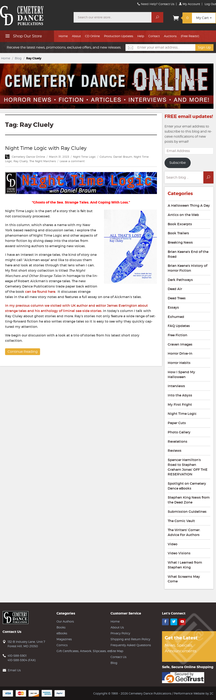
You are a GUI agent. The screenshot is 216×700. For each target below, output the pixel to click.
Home (63, 36)
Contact (154, 36)
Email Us (14, 670)
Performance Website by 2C (193, 693)
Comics (62, 645)
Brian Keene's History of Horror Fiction (187, 268)
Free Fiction (177, 335)
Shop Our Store (27, 36)
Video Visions (179, 553)
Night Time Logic (84, 156)
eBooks (62, 633)
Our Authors (65, 621)
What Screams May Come (184, 578)
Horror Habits (179, 363)
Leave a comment (72, 161)
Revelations (177, 441)
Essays (173, 307)
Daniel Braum (122, 156)
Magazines (64, 639)
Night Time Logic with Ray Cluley (45, 148)
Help (140, 36)
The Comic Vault (181, 521)
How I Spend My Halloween (181, 374)
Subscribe (177, 163)
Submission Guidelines (187, 511)
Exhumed (176, 317)
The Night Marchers (42, 161)
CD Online (92, 36)
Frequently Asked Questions (131, 645)
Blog (18, 58)
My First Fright (180, 404)
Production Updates (118, 36)
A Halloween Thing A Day (189, 205)
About (76, 36)
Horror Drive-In (180, 353)
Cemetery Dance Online (28, 156)
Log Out (210, 4)
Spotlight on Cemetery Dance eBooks (187, 485)
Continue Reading (23, 352)
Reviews (174, 450)
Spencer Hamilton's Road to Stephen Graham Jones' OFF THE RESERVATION (188, 467)
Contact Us (166, 4)
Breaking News (180, 242)
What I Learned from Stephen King (185, 564)
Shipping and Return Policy (130, 639)
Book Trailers (178, 233)
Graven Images (180, 344)
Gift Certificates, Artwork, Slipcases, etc (84, 651)
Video (172, 544)
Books (61, 627)
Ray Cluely (21, 161)
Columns (106, 156)
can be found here (40, 291)
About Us (117, 627)
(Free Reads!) (190, 36)
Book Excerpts (180, 224)
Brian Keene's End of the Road (188, 254)
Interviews (176, 386)
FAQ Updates (179, 326)
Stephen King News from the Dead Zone (189, 499)
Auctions (170, 36)
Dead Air (175, 289)
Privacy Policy (120, 633)
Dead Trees (177, 298)
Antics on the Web (183, 215)
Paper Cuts (177, 423)
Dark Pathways (180, 280)
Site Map (117, 651)
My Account (191, 4)
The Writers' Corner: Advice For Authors (184, 532)
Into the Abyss (180, 395)
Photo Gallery (179, 432)
